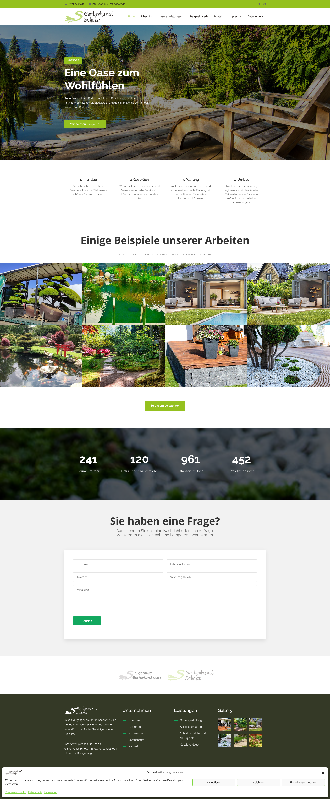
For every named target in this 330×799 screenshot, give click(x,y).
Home (131, 16)
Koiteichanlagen (190, 744)
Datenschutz (35, 792)
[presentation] (8, 92)
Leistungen (135, 726)
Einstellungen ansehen (303, 782)
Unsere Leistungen (170, 16)
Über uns (147, 16)
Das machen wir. (80, 130)
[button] (323, 772)
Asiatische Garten (191, 726)
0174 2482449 (77, 3)
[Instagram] (264, 4)
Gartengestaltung (191, 720)
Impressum (50, 792)
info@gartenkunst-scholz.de (108, 3)
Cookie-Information (15, 792)
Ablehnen (259, 782)
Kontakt (219, 16)
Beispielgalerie (198, 16)
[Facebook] (259, 4)
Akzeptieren (214, 782)
